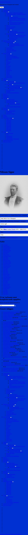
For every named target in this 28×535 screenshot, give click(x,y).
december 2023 (7, 261)
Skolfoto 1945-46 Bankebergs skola (12, 316)
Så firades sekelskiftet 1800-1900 (17, 35)
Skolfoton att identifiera (9, 348)
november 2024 (7, 256)
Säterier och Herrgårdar (9, 41)
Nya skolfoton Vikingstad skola (11, 351)
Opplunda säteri (10, 49)
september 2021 (7, 287)
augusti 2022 (6, 280)
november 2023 (7, 263)
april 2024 (5, 257)
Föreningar (5, 95)
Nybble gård (6, 336)
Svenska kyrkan (13, 31)
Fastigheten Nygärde (8, 323)
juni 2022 (5, 281)
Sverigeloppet (12, 39)
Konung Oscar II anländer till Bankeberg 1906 (16, 37)
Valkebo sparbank (7, 354)
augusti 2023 (6, 267)
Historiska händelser (11, 34)
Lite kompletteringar (8, 322)
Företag (5, 94)
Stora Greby (9, 77)
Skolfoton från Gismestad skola (17, 83)
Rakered (8, 69)
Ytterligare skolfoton (8, 345)
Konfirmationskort (10, 111)
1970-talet (8, 125)
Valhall (8, 105)
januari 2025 (6, 254)
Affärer (5, 78)
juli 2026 (5, 245)
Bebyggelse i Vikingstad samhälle (14, 13)
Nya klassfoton (6, 337)
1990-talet (8, 127)
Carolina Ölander (9, 229)
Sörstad (8, 71)
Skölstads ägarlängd (14, 43)
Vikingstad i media (7, 118)
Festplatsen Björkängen (12, 101)
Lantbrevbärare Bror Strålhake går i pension (14, 365)
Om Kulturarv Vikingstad (12, 139)
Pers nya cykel (6, 355)
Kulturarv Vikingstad (5, 2)
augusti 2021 (6, 288)
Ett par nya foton (7, 329)
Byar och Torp (6, 53)
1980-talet (8, 126)
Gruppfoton (9, 112)
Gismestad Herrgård (11, 50)
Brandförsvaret (10, 28)
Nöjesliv (5, 98)
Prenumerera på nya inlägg (9, 350)
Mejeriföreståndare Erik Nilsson (11, 344)
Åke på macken (7, 334)
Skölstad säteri (9, 42)
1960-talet (8, 123)
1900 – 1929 (9, 119)
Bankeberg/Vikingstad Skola (13, 87)
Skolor (4, 80)
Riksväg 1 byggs (10, 113)
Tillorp (7, 73)
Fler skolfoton (6, 347)
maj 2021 (5, 291)
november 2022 (7, 277)
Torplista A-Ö (9, 55)
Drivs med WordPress (16, 534)
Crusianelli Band (10, 99)
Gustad (8, 63)
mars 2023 (5, 273)
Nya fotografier (7, 338)
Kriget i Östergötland (8, 327)
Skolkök (8, 91)
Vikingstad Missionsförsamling (16, 32)
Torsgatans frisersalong (8, 364)
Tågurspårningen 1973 (14, 24)
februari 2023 (6, 274)
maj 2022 (5, 282)
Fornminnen (9, 136)
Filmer (4, 115)
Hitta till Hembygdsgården (9, 333)
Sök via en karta (7, 141)
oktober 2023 (6, 264)
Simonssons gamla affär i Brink (11, 368)
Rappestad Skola (10, 90)
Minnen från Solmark (14, 104)
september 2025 (7, 250)
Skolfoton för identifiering (12, 92)
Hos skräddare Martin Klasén (13, 106)
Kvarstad (8, 66)
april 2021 (5, 292)
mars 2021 (5, 294)
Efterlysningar (9, 133)
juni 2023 (5, 268)
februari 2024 (6, 260)
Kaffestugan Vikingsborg (9, 313)
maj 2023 (5, 270)
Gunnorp (8, 62)
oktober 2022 (6, 278)
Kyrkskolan (9, 84)
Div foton (5, 109)
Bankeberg (9, 59)
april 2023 (5, 271)
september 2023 (7, 266)
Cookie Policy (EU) (8, 140)
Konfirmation (6, 341)
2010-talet (8, 130)
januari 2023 (6, 275)
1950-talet (8, 122)
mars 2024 (5, 259)
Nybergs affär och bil (8, 315)
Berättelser (5, 97)
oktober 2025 (6, 249)
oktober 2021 (6, 285)
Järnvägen (8, 15)
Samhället (5, 11)
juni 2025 (5, 253)
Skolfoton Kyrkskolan (14, 85)
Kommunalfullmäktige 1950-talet (11, 312)
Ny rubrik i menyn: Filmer (9, 330)
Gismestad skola (10, 81)
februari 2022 (6, 284)
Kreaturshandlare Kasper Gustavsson (12, 326)
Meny (2, 7)
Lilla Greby (9, 76)
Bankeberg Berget (7, 317)
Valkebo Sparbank (10, 27)
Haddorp (8, 52)
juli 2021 (5, 289)
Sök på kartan (6, 331)
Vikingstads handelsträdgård (10, 343)
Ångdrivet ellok (7, 362)
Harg (7, 64)
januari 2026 (6, 246)
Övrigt (4, 132)
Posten (7, 25)
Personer (5, 108)
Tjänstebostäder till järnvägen (16, 22)
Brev (7, 134)
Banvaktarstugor (7, 324)
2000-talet (8, 129)
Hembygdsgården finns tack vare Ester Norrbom (15, 359)
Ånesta (8, 74)
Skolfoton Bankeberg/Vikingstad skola (12, 357)
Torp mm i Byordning (11, 56)
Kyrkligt (8, 29)
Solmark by (9, 70)
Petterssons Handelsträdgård (10, 371)
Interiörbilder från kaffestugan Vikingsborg (13, 319)
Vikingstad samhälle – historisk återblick (16, 14)
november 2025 (7, 247)
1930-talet (8, 120)
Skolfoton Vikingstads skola (16, 88)
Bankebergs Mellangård (11, 237)
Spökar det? (6, 352)
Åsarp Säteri (9, 48)
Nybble (8, 67)
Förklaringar (9, 137)
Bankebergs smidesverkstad (10, 340)
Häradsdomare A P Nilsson (9, 226)
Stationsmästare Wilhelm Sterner (17, 18)
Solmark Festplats (10, 102)
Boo (7, 60)
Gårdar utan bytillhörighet (12, 57)
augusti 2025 (6, 252)
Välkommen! (6, 10)
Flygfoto (5, 116)
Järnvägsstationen (13, 17)
